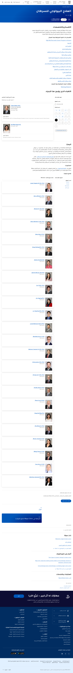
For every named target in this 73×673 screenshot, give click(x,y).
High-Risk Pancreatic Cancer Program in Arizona (58, 40)
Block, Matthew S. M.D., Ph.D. (37, 221)
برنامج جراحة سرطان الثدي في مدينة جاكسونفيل (59, 52)
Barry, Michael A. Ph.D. (39, 196)
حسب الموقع (57, 101)
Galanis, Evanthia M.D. (39, 260)
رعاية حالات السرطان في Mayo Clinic (62, 66)
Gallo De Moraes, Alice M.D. (37, 272)
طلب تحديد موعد (66, 501)
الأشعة (69, 43)
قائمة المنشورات (62, 168)
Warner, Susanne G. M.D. (38, 438)
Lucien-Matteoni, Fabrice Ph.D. (37, 323)
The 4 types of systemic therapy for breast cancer (60, 557)
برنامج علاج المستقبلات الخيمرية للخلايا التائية (60, 58)
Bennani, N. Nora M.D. (39, 209)
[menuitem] (69, 19)
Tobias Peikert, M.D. (15, 105)
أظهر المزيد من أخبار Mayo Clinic (64, 569)
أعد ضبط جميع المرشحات (61, 130)
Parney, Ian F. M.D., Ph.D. (38, 375)
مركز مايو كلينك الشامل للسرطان (45, 156)
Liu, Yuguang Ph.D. (40, 298)
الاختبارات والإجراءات (67, 586)
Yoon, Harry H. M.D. (39, 464)
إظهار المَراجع (68, 530)
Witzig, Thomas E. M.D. (39, 451)
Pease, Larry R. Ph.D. (39, 400)
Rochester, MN (60, 104)
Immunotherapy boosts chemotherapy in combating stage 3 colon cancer (54, 566)
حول (69, 19)
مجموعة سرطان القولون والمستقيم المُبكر (60, 78)
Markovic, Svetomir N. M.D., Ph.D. (36, 349)
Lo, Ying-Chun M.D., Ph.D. (38, 311)
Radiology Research (66, 87)
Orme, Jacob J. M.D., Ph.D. (38, 362)
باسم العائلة (57, 107)
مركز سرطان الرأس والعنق (64, 81)
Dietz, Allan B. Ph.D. (39, 234)
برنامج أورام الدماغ (66, 49)
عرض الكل (67, 187)
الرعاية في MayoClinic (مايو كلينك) (55, 19)
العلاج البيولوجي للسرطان (53, 11)
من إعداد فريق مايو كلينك (65, 492)
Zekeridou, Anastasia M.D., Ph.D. (36, 477)
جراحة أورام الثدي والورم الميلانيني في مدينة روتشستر (58, 63)
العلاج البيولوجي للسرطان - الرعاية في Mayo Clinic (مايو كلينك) (57, 495)
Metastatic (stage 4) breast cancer (63, 539)
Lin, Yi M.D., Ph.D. (40, 285)
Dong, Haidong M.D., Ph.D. (38, 247)
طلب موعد (67, 15)
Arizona (67, 182)
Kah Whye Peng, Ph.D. (16, 124)
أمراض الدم (68, 46)
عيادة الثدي (68, 75)
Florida (67, 184)
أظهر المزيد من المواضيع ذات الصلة (63, 548)
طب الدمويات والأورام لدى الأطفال (62, 69)
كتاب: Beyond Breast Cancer (65, 578)
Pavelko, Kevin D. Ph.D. (39, 387)
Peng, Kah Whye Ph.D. (39, 413)
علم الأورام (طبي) (67, 72)
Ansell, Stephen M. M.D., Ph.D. (37, 183)
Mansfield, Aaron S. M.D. (38, 336)
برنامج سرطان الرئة (66, 55)
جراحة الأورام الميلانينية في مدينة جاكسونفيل (60, 61)
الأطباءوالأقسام (64, 19)
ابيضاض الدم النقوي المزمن (65, 545)
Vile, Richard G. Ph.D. (39, 426)
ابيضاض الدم (68, 542)
